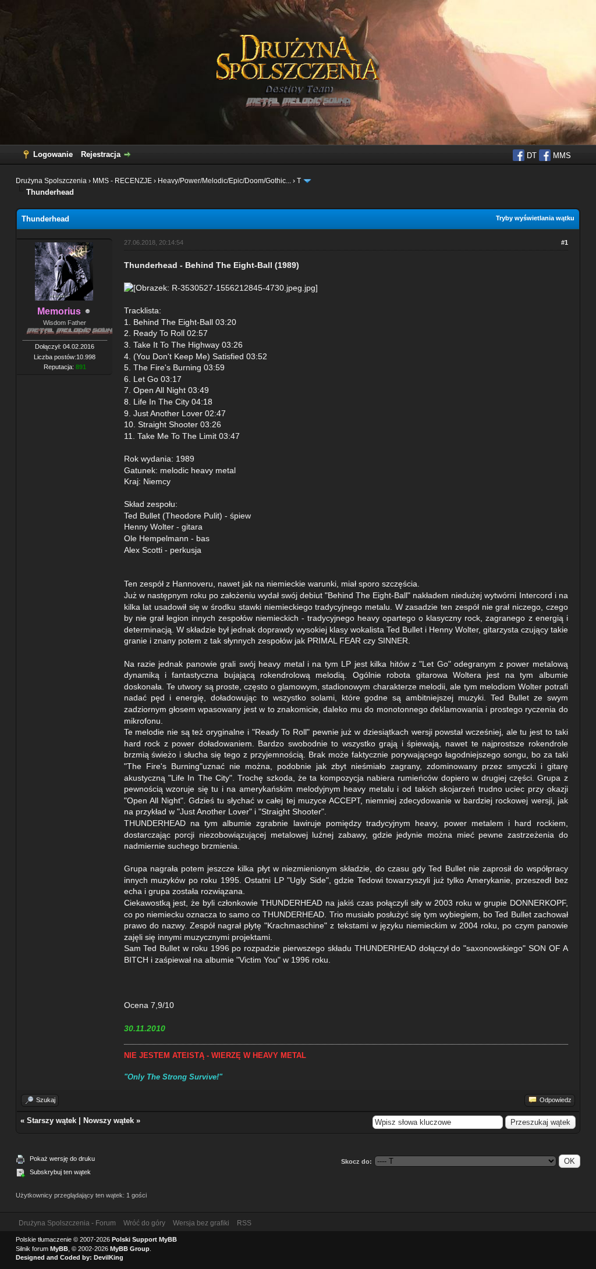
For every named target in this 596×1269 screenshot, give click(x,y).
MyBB (59, 1248)
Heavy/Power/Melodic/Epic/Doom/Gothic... (224, 181)
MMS (561, 155)
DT (530, 155)
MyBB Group (130, 1248)
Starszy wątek (51, 1120)
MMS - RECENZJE (122, 181)
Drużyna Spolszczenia (51, 181)
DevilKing (108, 1257)
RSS (244, 1223)
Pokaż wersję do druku (62, 1158)
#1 (564, 242)
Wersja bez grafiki (201, 1223)
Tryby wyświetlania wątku (535, 218)
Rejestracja (100, 154)
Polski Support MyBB (144, 1239)
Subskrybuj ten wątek (60, 1171)
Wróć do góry (144, 1223)
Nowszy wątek (108, 1120)
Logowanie (53, 154)
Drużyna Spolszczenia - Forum (67, 1223)
